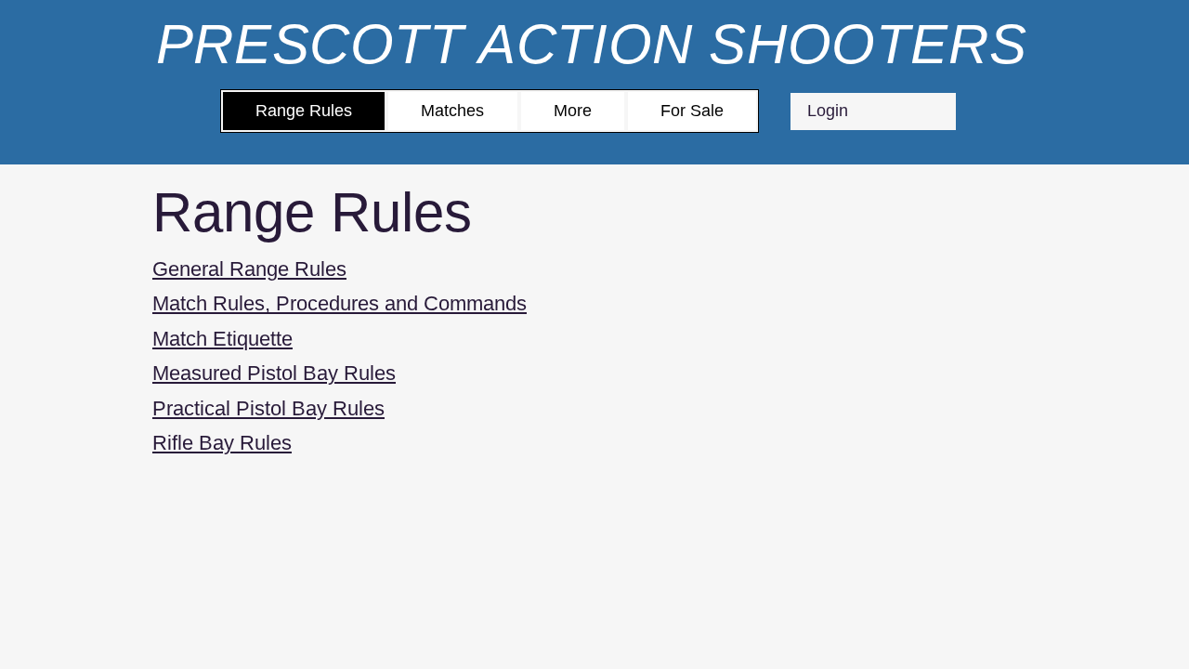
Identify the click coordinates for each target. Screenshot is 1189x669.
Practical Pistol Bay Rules (268, 408)
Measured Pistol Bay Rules (274, 373)
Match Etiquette (222, 338)
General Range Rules (249, 269)
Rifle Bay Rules (222, 442)
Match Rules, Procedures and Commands (339, 303)
